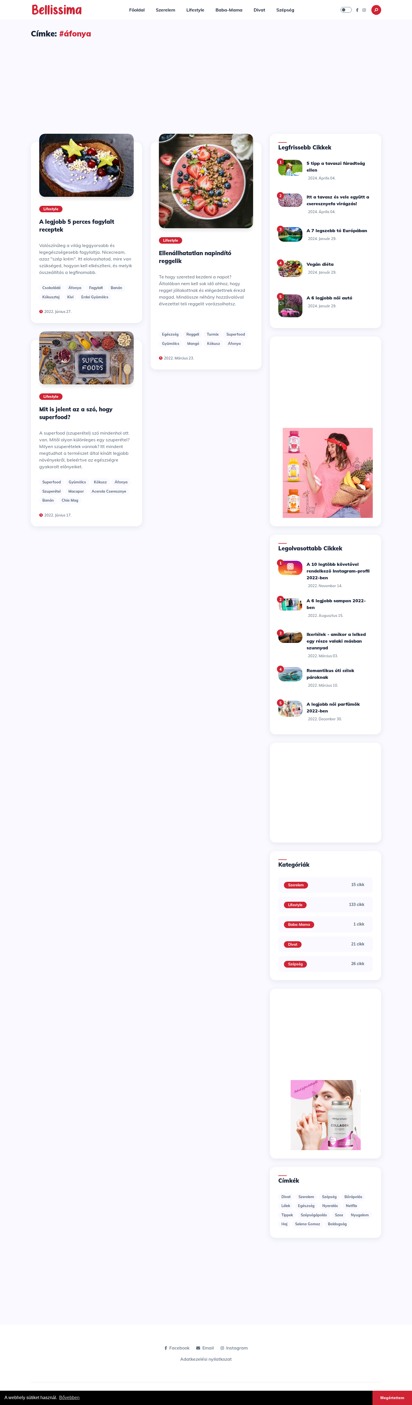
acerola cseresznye (109, 491)
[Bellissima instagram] (364, 9)
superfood (51, 482)
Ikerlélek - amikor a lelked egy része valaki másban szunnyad (336, 640)
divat (286, 1196)
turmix (213, 334)
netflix (351, 1205)
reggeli (192, 334)
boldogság (337, 1224)
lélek (285, 1205)
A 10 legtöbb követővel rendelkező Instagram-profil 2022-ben (338, 570)
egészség (170, 334)
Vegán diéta (320, 264)
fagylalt (96, 287)
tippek (287, 1215)
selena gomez (307, 1224)
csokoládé (51, 287)
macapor (76, 491)
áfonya (74, 287)
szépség (329, 1196)
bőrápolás (353, 1196)
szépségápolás (314, 1215)
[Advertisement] (206, 81)
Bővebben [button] (69, 1397)
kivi (70, 297)
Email (208, 1348)
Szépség (285, 10)
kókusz (100, 482)
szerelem (306, 1196)
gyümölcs (77, 482)
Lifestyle (195, 10)
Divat (259, 10)
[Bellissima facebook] (357, 9)
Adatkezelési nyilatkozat (206, 1359)
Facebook (179, 1348)
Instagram (237, 1348)
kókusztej (50, 297)
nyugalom (360, 1215)
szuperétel (51, 491)
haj (284, 1224)
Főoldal (137, 10)
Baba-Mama (229, 10)
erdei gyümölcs (94, 297)
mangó (193, 343)
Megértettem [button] (392, 1397)
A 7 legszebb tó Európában (337, 230)
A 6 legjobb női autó (329, 298)
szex (339, 1215)
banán (116, 287)
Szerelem (165, 10)
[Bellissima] (57, 9)
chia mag (70, 500)
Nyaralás (330, 1205)
